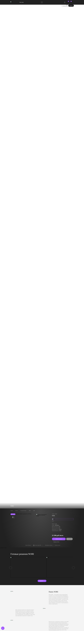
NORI (30, 510)
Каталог (16, 510)
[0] (67, 2)
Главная (11, 510)
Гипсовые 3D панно (23, 510)
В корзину (71, 5)
